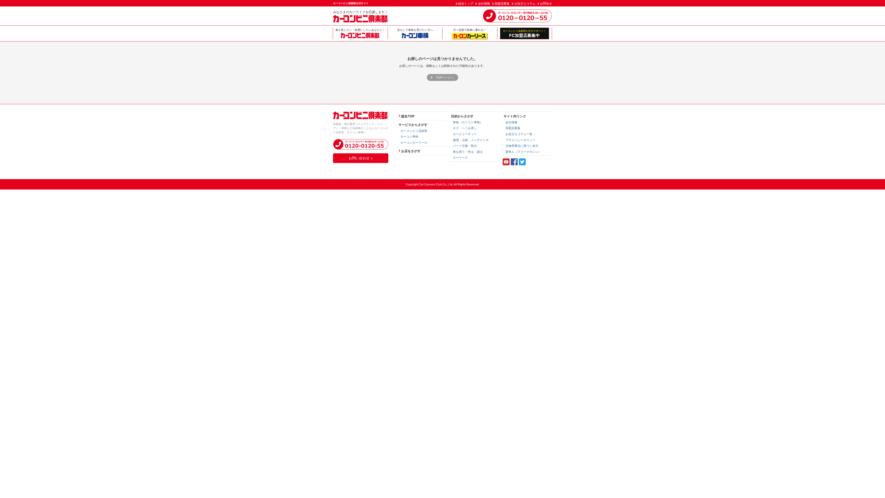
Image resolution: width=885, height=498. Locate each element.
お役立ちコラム (524, 3)
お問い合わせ (359, 158)
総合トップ (465, 3)
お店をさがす (411, 151)
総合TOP (407, 116)
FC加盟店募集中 (524, 33)
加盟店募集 (502, 3)
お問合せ (546, 3)
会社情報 (484, 3)
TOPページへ (445, 77)
